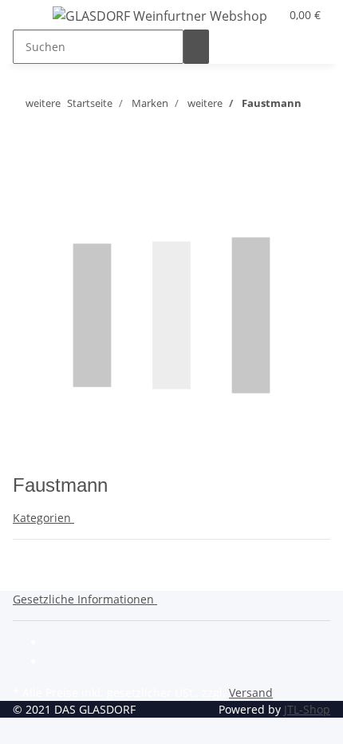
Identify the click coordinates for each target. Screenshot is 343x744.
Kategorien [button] (43, 517)
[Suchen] (196, 47)
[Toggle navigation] (33, 18)
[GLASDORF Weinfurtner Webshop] (160, 15)
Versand (251, 692)
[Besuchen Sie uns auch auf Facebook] (57, 644)
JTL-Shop (307, 709)
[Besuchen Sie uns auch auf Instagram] (57, 662)
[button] (88, 599)
